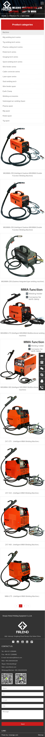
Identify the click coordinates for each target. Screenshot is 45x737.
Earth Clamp (7, 91)
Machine (26, 16)
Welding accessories (10, 96)
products (14, 16)
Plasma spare (8, 106)
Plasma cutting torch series (13, 47)
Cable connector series (11, 72)
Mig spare (6, 111)
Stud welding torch (9, 81)
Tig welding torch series (11, 42)
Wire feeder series (9, 67)
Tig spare (6, 121)
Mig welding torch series (12, 37)
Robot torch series (9, 52)
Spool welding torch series (12, 62)
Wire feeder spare (9, 86)
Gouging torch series (10, 57)
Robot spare (7, 116)
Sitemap (40, 735)
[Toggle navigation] (42, 3)
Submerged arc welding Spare (14, 101)
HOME (4, 16)
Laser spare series (9, 76)
